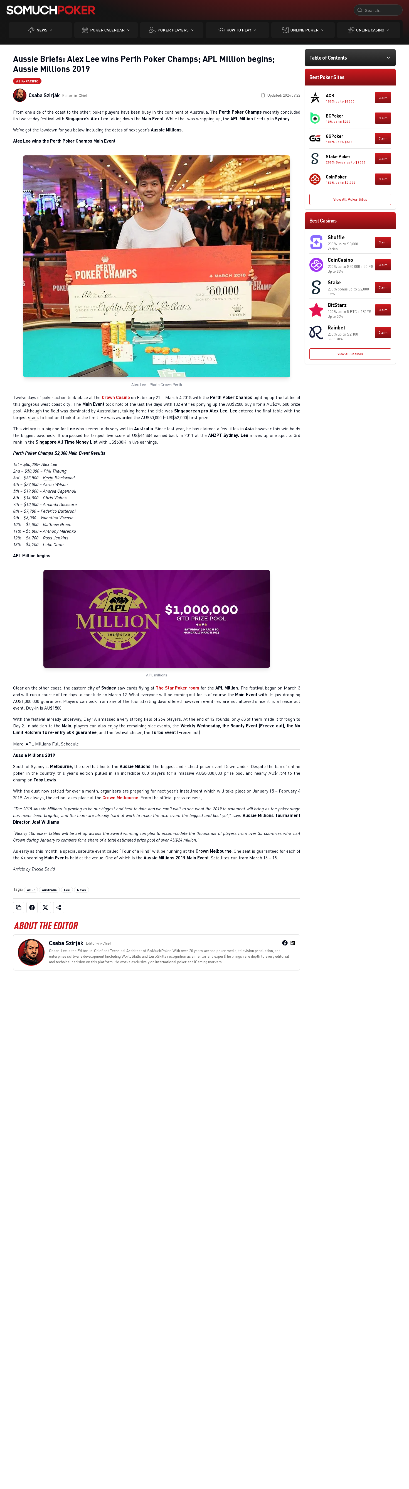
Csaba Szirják (44, 95)
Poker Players (173, 30)
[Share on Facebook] (32, 907)
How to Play (238, 30)
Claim (383, 98)
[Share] (58, 907)
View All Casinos (350, 354)
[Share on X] (45, 907)
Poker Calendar (107, 30)
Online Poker (304, 30)
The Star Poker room (177, 687)
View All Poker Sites (350, 199)
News (41, 30)
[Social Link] (285, 943)
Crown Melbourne (120, 797)
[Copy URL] (18, 907)
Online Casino (370, 30)
